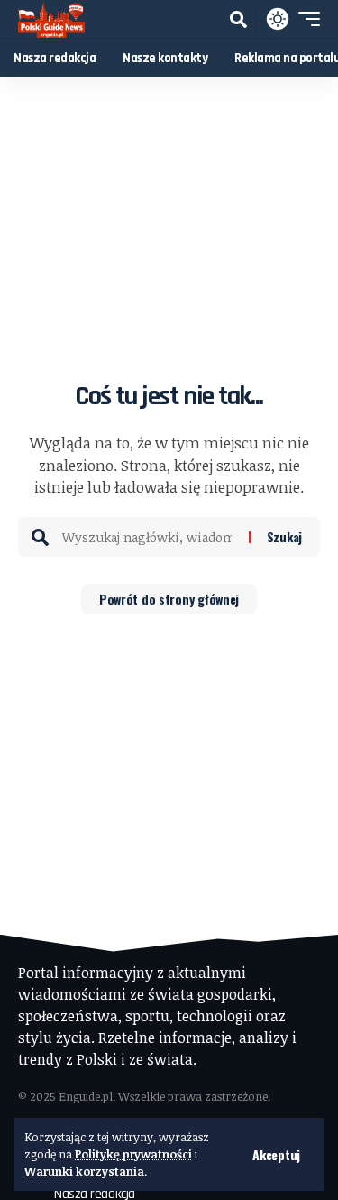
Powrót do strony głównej (169, 598)
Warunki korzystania (84, 1171)
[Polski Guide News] (51, 19)
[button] (276, 1155)
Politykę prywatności (133, 1154)
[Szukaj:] (149, 537)
